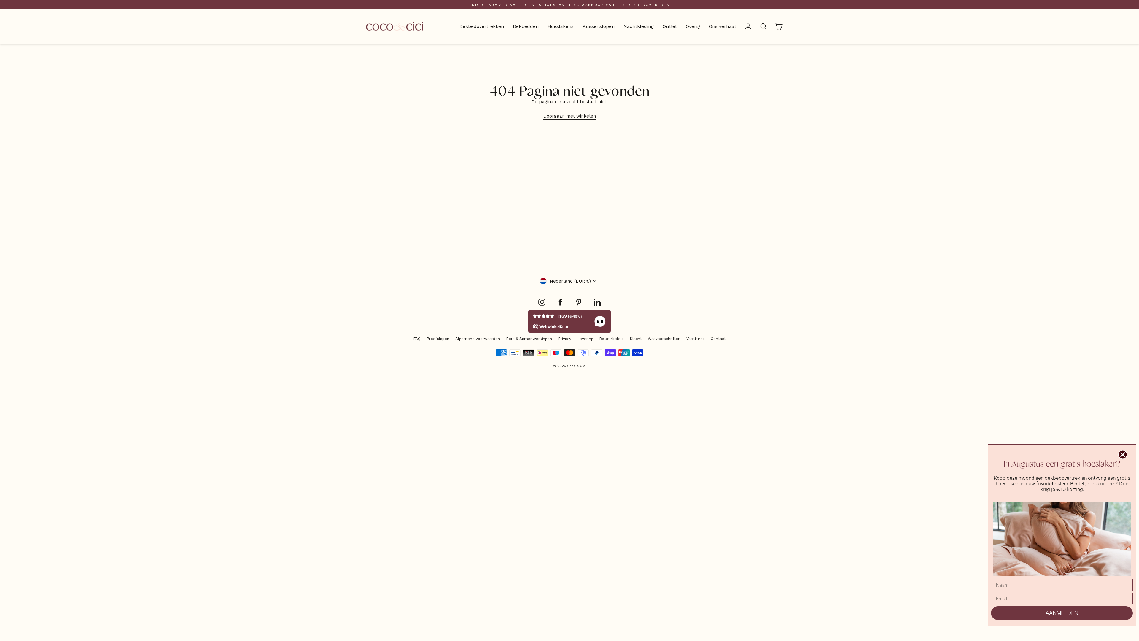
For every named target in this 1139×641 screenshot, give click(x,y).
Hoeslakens (561, 26)
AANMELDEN (1062, 613)
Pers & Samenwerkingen (529, 339)
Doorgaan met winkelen (569, 116)
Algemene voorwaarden (477, 339)
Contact (718, 339)
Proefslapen (438, 339)
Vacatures (695, 339)
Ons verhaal (722, 26)
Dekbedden (526, 26)
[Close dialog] (1122, 454)
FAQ (417, 339)
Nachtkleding (638, 26)
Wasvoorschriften (664, 339)
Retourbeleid (611, 339)
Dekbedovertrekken (481, 26)
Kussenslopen (599, 26)
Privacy (564, 339)
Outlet (670, 26)
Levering (585, 339)
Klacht (636, 339)
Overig (693, 26)
